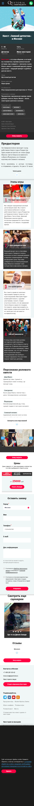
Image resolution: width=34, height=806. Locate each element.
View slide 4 (20, 631)
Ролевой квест (8, 709)
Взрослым (6, 107)
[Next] (31, 438)
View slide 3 (18, 631)
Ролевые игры (19, 705)
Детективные (7, 110)
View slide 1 (13, 631)
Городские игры (8, 701)
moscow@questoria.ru (10, 676)
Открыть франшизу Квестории (17, 684)
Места (16, 709)
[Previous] (3, 438)
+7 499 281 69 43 (9, 672)
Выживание (19, 110)
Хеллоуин (21, 114)
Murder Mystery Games (22, 701)
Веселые (16, 107)
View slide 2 (15, 631)
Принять (8, 771)
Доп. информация (10, 547)
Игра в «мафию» (8, 705)
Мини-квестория (8, 114)
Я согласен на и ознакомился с (16, 570)
